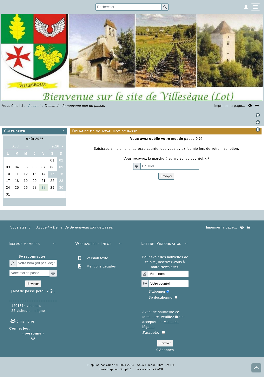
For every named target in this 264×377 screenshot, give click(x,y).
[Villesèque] (132, 57)
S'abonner (156, 291)
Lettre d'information (164, 243)
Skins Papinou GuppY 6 (116, 369)
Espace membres (32, 243)
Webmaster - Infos (98, 243)
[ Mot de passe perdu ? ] (33, 291)
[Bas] (258, 129)
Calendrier (34, 131)
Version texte (97, 258)
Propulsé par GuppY (101, 364)
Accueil (34, 105)
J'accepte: (152, 332)
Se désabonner (161, 297)
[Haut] (258, 115)
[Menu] (255, 7)
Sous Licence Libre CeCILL (156, 364)
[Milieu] (258, 122)
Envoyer (166, 176)
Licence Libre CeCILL (150, 369)
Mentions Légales (101, 266)
